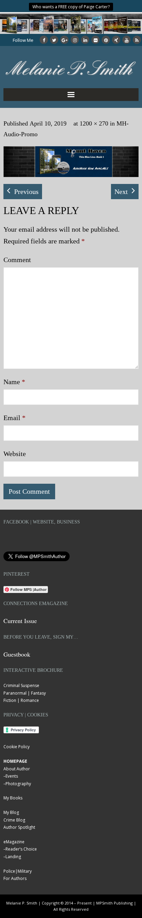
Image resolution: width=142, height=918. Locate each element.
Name (14, 382)
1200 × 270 (94, 123)
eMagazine (13, 842)
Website (14, 453)
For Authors (15, 878)
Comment (17, 259)
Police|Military (17, 871)
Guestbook (16, 654)
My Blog (11, 812)
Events (12, 776)
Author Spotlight (19, 827)
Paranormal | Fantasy (24, 693)
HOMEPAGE (15, 761)
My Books (12, 798)
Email (14, 417)
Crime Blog (14, 820)
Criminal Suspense (21, 685)
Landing (13, 857)
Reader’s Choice (21, 849)
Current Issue (20, 620)
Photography (18, 784)
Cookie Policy (16, 747)
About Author (16, 769)
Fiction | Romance (21, 700)
